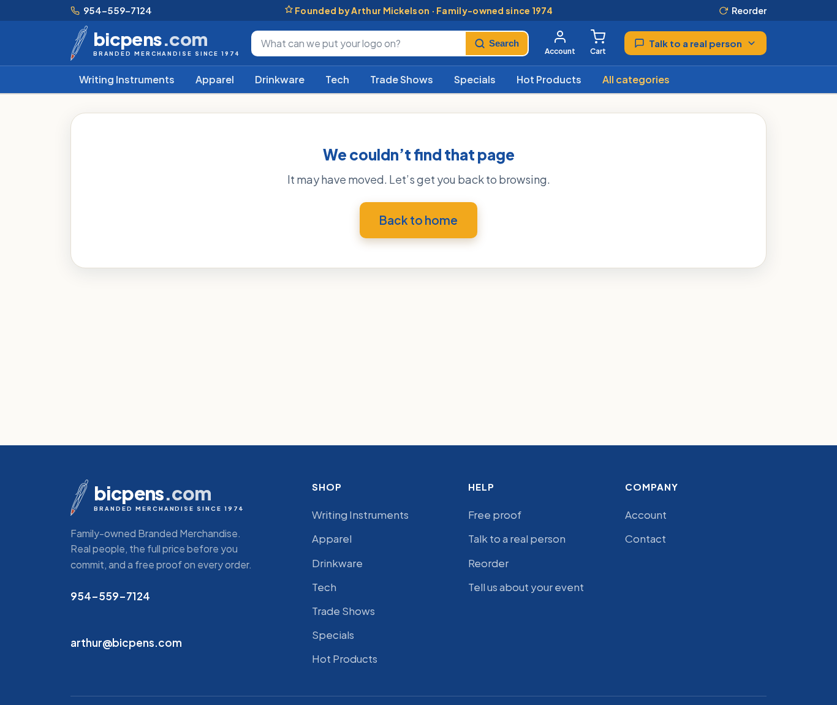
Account (560, 51)
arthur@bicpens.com (126, 642)
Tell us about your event (526, 587)
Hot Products (549, 79)
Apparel (214, 79)
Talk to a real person (695, 43)
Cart (598, 51)
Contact (645, 538)
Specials (475, 79)
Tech (337, 79)
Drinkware (280, 79)
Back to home (418, 220)
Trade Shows (401, 79)
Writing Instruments (127, 79)
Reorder (749, 10)
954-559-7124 (117, 10)
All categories (636, 79)
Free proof (494, 514)
